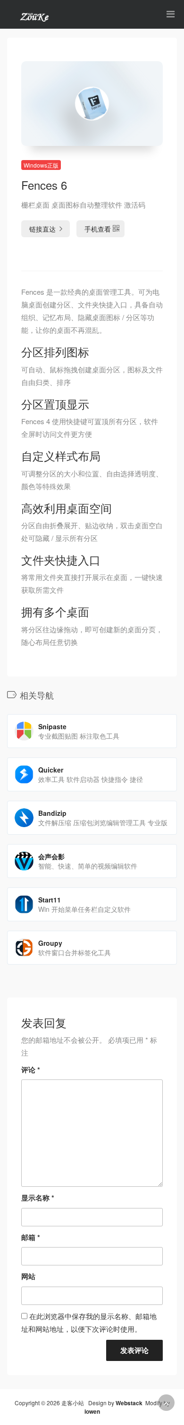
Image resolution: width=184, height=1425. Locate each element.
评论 (30, 1069)
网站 (28, 1276)
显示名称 (37, 1197)
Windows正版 (41, 165)
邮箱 (30, 1237)
